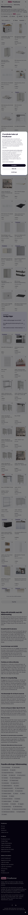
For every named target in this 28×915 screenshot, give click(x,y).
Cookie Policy (4, 147)
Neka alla (14, 168)
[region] (14, 153)
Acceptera (14, 165)
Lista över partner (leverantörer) (8, 161)
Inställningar (14, 172)
